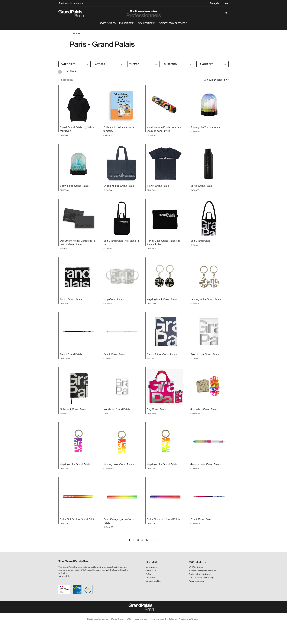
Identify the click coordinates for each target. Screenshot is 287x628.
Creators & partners (173, 23)
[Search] (226, 13)
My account (151, 567)
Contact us (150, 571)
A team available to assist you (203, 571)
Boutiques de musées (97, 619)
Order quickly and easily (200, 574)
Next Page (157, 539)
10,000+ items (196, 567)
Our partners (117, 619)
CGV (129, 619)
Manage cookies (153, 581)
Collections (146, 23)
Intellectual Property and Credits (182, 619)
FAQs (148, 574)
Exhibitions (126, 23)
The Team (150, 578)
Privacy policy (157, 619)
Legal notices (141, 619)
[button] (108, 23)
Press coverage (196, 581)
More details (64, 576)
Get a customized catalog (201, 578)
